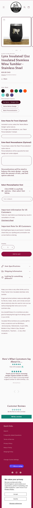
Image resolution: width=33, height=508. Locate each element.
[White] (7, 91)
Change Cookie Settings (11, 459)
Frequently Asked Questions (12, 435)
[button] (4, 7)
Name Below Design (9, 106)
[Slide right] (21, 50)
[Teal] (3, 95)
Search (6, 431)
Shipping (3, 74)
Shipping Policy (8, 451)
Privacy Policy (8, 443)
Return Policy (8, 447)
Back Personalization (10, 110)
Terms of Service (9, 439)
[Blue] (20, 91)
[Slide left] (12, 50)
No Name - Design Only (11, 102)
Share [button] (5, 79)
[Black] (3, 91)
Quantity (3, 243)
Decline (15, 499)
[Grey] (7, 95)
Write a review (16, 416)
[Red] (11, 91)
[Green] (16, 91)
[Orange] (25, 91)
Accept (15, 494)
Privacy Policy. (9, 489)
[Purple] (11, 95)
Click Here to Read (7, 220)
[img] (16, 364)
